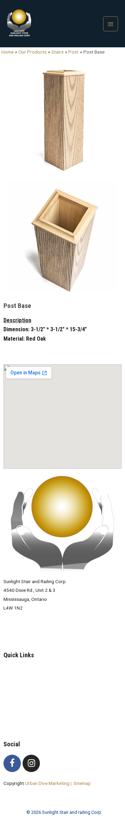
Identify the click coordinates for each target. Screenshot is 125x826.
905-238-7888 (18, 632)
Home (24, 669)
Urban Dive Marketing (47, 783)
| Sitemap (80, 783)
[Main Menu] (110, 23)
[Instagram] (31, 763)
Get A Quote (30, 722)
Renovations (30, 713)
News (23, 705)
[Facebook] (12, 763)
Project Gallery (33, 687)
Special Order (32, 696)
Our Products (32, 678)
